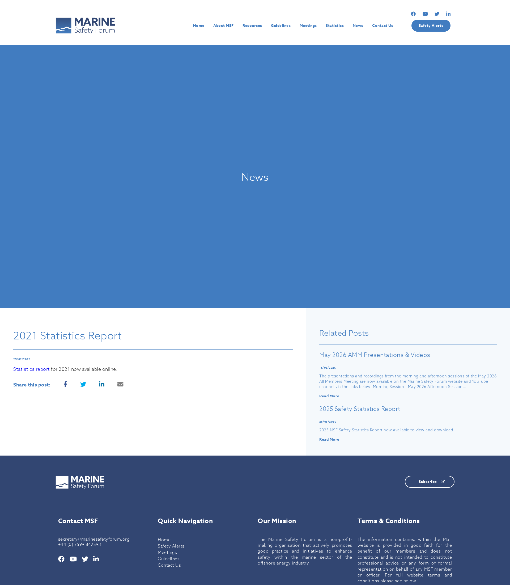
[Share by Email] (120, 384)
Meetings (308, 25)
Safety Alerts (431, 25)
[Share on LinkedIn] (102, 384)
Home (199, 25)
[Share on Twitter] (83, 384)
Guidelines (281, 25)
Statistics (335, 25)
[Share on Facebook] (65, 384)
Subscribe (428, 482)
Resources (252, 25)
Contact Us (382, 25)
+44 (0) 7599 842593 (79, 544)
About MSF (223, 25)
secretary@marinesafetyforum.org (94, 539)
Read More (329, 396)
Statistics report (31, 369)
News (358, 25)
